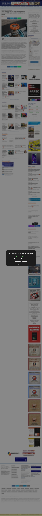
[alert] (21, 258)
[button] (21, 256)
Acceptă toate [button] (18, 262)
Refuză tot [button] (24, 262)
